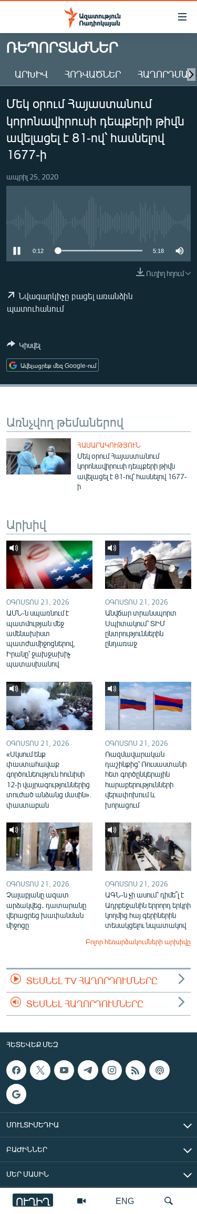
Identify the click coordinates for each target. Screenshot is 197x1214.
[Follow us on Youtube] (64, 1070)
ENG (125, 1201)
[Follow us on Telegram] (88, 1070)
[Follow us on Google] (16, 1094)
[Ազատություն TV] (81, 1201)
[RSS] (136, 1070)
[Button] (23, 346)
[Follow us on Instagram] (112, 1070)
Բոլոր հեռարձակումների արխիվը (138, 941)
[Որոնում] (168, 1201)
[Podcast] (159, 1070)
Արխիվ (31, 74)
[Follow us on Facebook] (16, 1070)
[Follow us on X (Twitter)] (40, 1070)
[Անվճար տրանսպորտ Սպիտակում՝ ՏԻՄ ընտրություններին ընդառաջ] (148, 565)
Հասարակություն (108, 445)
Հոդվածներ (93, 74)
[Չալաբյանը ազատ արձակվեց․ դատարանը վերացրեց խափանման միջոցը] (49, 846)
